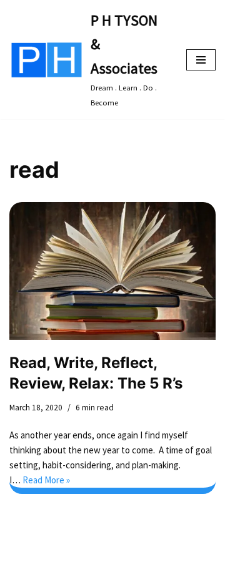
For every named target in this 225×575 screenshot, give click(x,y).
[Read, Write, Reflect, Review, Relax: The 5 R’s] (112, 270)
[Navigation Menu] (201, 59)
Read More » (46, 480)
